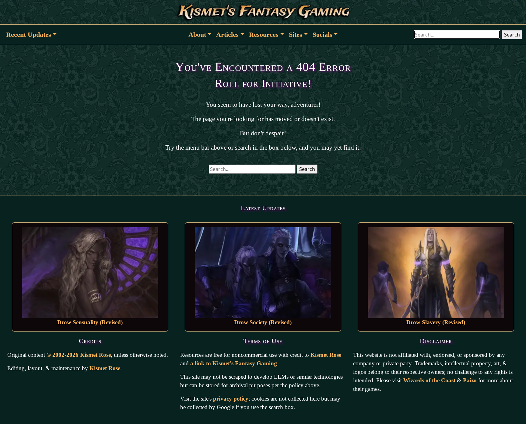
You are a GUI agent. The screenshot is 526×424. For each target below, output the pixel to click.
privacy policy (230, 398)
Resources (264, 34)
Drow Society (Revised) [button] (263, 322)
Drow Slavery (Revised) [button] (435, 322)
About (197, 34)
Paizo (470, 380)
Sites (295, 34)
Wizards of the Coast (429, 380)
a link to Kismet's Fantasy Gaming (233, 363)
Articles (227, 34)
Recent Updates (28, 34)
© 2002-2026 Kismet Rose (79, 355)
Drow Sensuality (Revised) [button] (90, 322)
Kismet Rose (104, 368)
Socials (322, 34)
